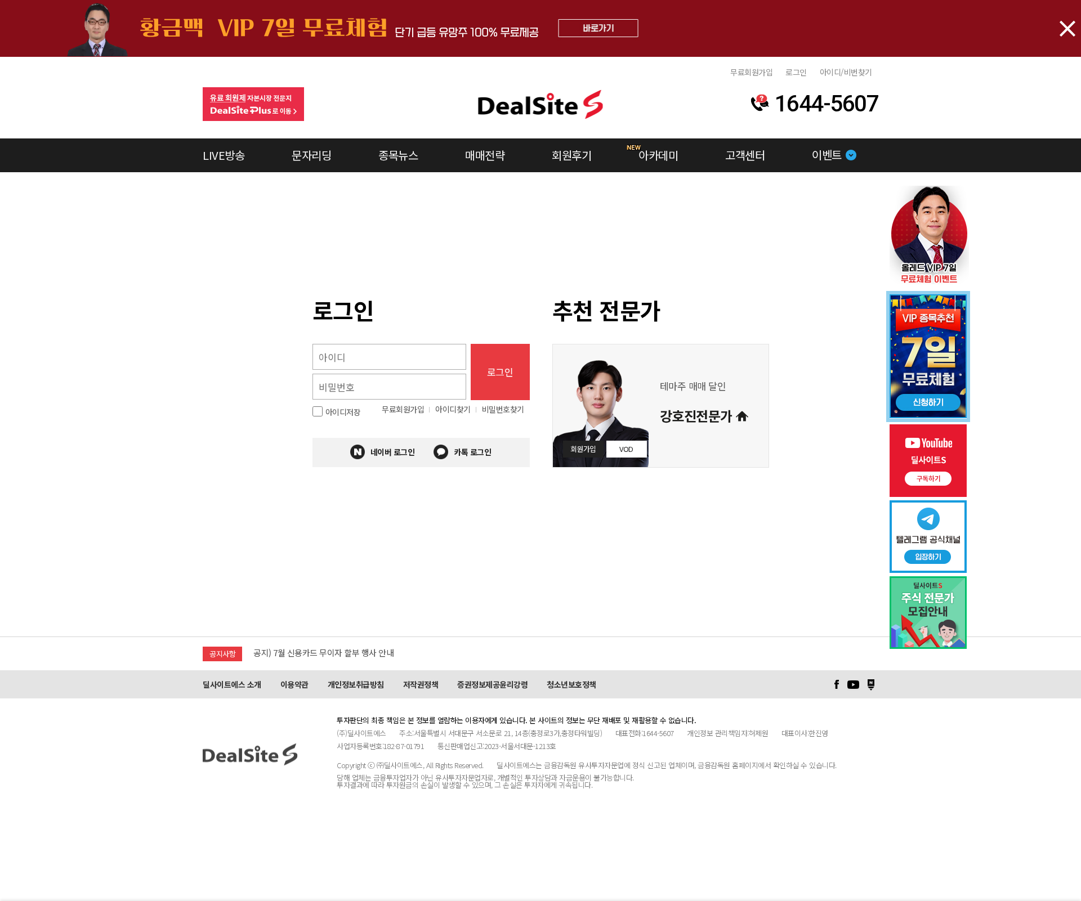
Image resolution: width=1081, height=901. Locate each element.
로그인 (796, 72)
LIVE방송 (223, 155)
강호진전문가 (696, 416)
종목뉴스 (398, 155)
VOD (626, 448)
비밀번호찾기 (503, 409)
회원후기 (571, 155)
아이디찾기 (453, 409)
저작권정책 (421, 684)
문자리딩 (311, 155)
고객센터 (745, 155)
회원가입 (583, 448)
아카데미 (658, 155)
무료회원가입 (751, 72)
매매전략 (484, 155)
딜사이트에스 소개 (232, 684)
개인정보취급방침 (356, 684)
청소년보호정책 (571, 684)
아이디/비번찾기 (846, 72)
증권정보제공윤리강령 (492, 684)
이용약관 (294, 684)
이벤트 (827, 154)
